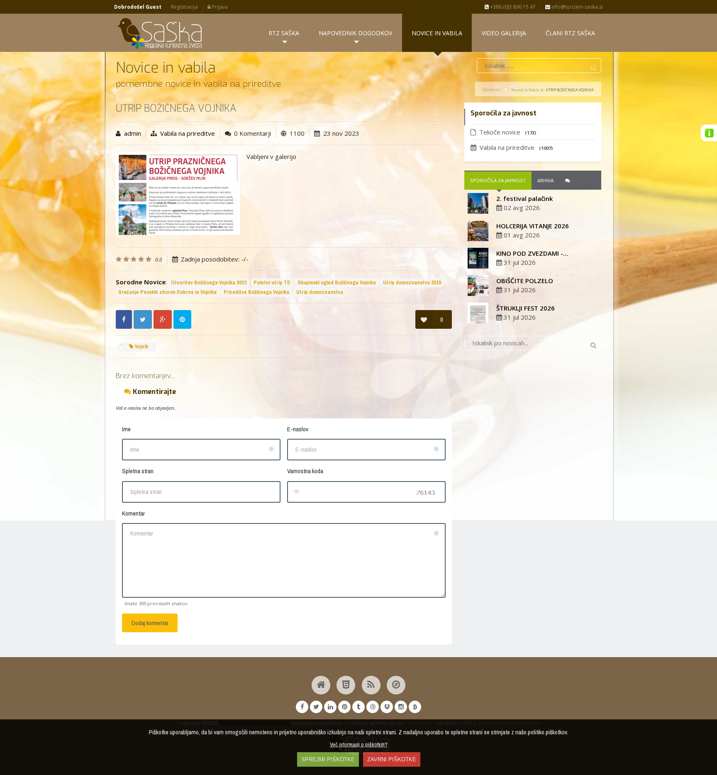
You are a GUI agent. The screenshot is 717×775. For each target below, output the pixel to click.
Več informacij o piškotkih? (359, 744)
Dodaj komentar (150, 623)
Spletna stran (138, 471)
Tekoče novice (507, 132)
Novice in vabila (525, 90)
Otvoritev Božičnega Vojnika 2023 (208, 282)
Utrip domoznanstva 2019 (412, 282)
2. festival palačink (524, 198)
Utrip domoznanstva (319, 292)
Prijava (219, 6)
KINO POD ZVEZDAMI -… (532, 253)
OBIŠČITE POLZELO (524, 280)
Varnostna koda (305, 471)
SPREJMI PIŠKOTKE (328, 759)
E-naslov (297, 429)
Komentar (133, 513)
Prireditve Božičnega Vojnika (256, 292)
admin (132, 133)
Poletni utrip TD (272, 282)
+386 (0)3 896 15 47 (512, 6)
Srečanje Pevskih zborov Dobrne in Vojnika (167, 292)
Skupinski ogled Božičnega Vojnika (337, 282)
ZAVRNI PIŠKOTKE (391, 759)
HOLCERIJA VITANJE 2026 (532, 226)
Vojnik (141, 346)
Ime (126, 429)
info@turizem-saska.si (576, 6)
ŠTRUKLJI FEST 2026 (525, 308)
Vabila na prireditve (187, 133)
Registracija (184, 6)
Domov (491, 89)
